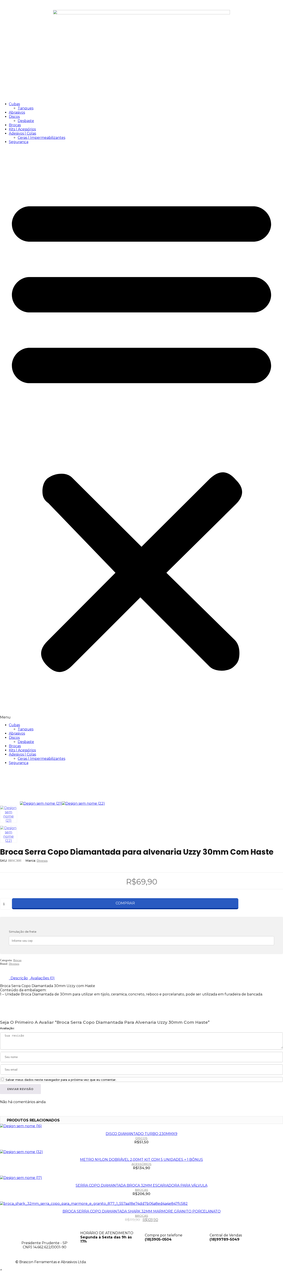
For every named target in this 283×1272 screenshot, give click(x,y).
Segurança (18, 142)
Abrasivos (17, 112)
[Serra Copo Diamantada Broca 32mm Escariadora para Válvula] (141, 1178)
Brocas (15, 125)
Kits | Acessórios (22, 129)
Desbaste (26, 121)
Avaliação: (7, 1028)
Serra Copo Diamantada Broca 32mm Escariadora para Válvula (141, 1185)
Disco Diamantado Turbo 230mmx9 (141, 1134)
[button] (141, 433)
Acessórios (141, 1164)
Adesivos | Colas (22, 133)
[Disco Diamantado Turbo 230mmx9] (141, 1126)
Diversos (42, 860)
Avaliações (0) (42, 978)
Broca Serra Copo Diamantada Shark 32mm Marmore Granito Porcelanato (142, 1211)
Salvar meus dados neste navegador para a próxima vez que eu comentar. (61, 1079)
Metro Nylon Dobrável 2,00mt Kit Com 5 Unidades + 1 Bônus (141, 1159)
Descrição (19, 978)
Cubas (14, 104)
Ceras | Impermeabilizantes (41, 138)
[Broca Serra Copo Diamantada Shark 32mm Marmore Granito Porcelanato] (141, 1203)
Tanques (25, 108)
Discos (14, 117)
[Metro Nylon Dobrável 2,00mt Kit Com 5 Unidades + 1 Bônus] (141, 1152)
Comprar (125, 903)
